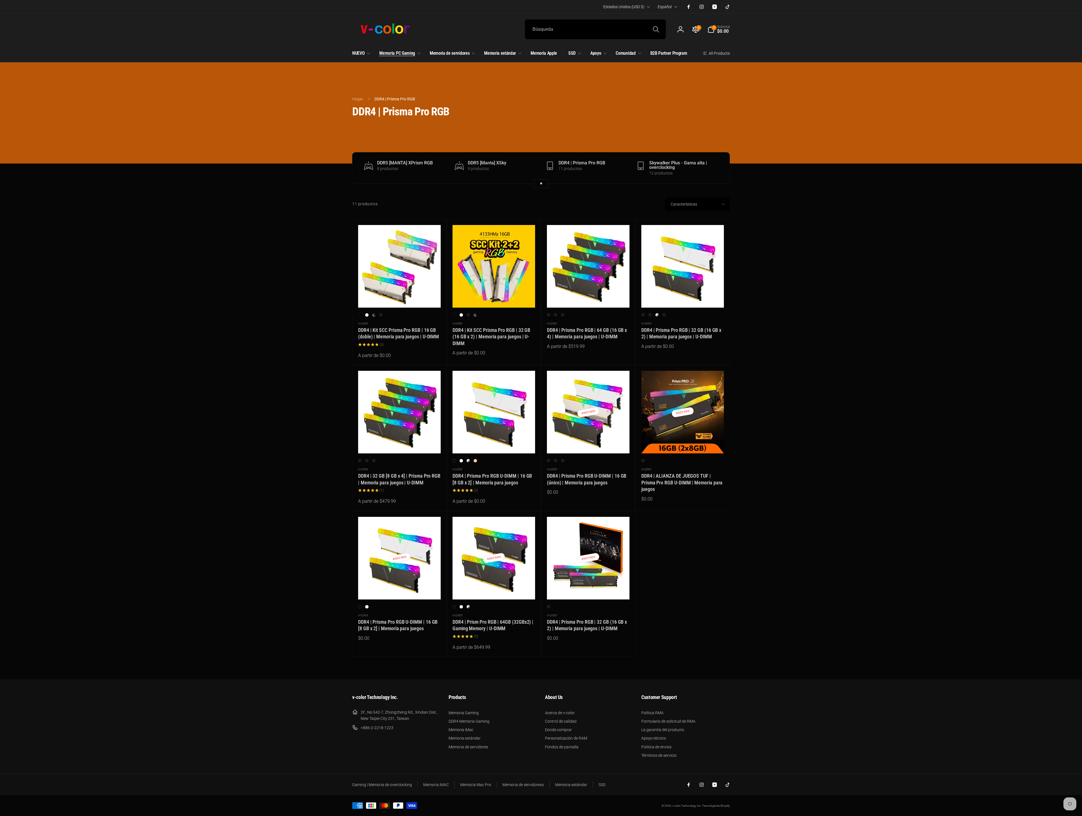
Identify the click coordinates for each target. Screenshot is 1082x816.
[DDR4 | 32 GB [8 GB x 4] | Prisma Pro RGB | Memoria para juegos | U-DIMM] (400, 443)
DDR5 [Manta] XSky (487, 163)
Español (665, 7)
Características (684, 204)
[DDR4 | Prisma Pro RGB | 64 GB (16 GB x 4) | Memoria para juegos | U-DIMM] (588, 297)
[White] (461, 460)
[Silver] (657, 315)
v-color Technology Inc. (686, 805)
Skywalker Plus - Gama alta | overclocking (678, 165)
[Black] (454, 460)
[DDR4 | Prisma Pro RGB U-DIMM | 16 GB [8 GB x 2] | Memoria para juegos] (494, 443)
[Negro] (548, 315)
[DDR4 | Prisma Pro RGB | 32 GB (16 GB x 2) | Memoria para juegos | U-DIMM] (683, 297)
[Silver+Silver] (468, 315)
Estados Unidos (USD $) (623, 7)
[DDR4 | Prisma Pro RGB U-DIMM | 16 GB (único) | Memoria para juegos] (588, 443)
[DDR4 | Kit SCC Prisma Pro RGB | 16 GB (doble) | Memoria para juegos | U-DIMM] (400, 297)
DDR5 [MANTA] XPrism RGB (405, 163)
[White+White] (367, 315)
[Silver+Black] (374, 315)
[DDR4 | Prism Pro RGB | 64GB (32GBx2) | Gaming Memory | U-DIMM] (494, 589)
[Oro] (664, 315)
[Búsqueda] (656, 29)
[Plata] (381, 315)
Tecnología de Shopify (716, 805)
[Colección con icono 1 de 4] (541, 183)
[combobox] (595, 29)
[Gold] (475, 460)
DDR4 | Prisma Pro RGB (581, 163)
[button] (719, 29)
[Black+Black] (360, 315)
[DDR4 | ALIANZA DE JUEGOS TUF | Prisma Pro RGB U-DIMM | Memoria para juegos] (683, 443)
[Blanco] (555, 315)
